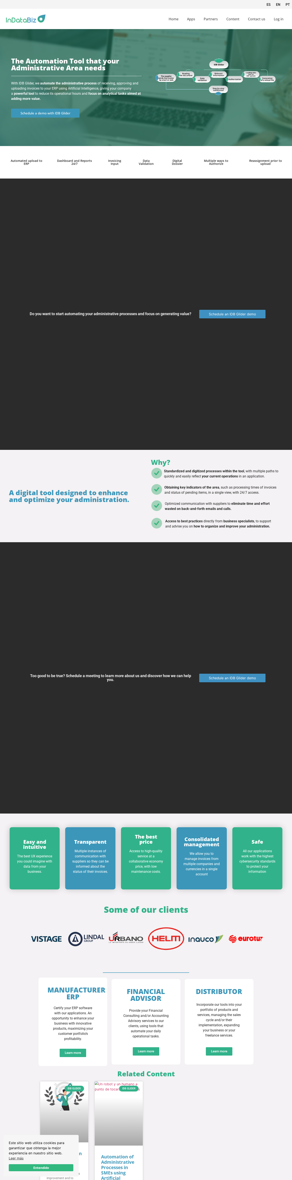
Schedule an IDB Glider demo (232, 314)
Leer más (16, 1158)
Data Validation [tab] (146, 162)
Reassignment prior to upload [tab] (265, 162)
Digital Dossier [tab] (177, 162)
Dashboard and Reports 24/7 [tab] (74, 162)
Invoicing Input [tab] (114, 162)
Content (232, 19)
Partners (211, 19)
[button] (31, 939)
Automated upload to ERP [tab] (26, 162)
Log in (278, 19)
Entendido (41, 1168)
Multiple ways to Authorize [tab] (216, 162)
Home (173, 19)
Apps (191, 19)
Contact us (256, 19)
